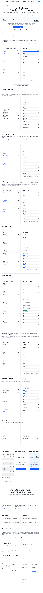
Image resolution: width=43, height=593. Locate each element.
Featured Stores (20, 34)
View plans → (24, 545)
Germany (23, 582)
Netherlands (4, 403)
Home (10, 1)
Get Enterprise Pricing (34, 469)
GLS (3, 203)
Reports (32, 1)
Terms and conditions (35, 564)
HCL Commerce (5, 69)
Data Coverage (26, 34)
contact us (28, 556)
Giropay (4, 163)
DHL (3, 192)
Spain (4, 411)
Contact (13, 573)
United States (24, 579)
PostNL (4, 216)
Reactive (4, 72)
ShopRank (6, 1)
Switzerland (4, 392)
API (21, 1)
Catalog (13, 1)
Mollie (4, 166)
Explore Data (4, 508)
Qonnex (4, 53)
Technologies (6, 5)
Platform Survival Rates (25, 572)
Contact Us (33, 571)
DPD (3, 197)
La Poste (4, 211)
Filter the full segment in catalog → (8, 444)
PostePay (4, 171)
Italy (3, 400)
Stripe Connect (5, 152)
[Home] (2, 5)
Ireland (4, 408)
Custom (4, 50)
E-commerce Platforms (25, 564)
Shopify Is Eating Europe (25, 574)
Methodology (14, 570)
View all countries (24, 585)
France (4, 397)
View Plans (26, 27)
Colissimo (4, 208)
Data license (33, 567)
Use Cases (17, 1)
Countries (15, 34)
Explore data (13, 564)
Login (39, 1)
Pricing (28, 1)
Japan (4, 389)
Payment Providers (24, 567)
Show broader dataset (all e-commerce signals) (21, 85)
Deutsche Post (5, 200)
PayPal (4, 147)
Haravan (4, 58)
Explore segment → (21, 469)
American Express (5, 155)
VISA (3, 160)
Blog (35, 1)
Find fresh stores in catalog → (27, 444)
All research (23, 575)
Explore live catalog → (18, 27)
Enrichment (24, 1)
